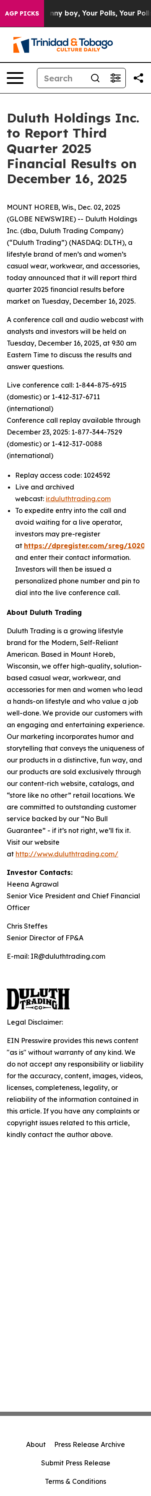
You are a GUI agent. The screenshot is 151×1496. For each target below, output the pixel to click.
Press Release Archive (89, 1444)
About (36, 1444)
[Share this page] (138, 78)
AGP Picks (22, 13)
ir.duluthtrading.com (78, 498)
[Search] (95, 78)
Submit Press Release (75, 1463)
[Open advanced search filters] (115, 78)
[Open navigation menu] (15, 78)
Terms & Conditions (75, 1481)
